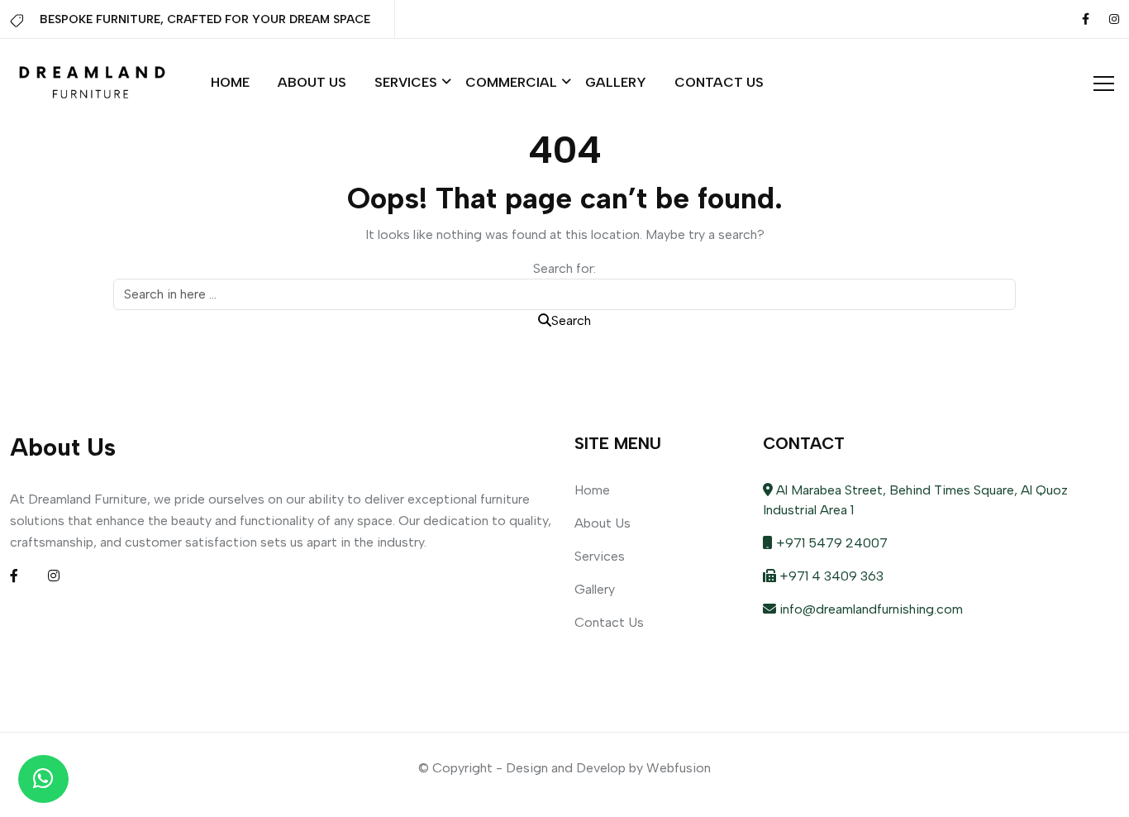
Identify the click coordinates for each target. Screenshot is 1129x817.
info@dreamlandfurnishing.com (869, 609)
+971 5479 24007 (830, 543)
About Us (312, 82)
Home (230, 82)
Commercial (511, 82)
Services (405, 82)
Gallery (615, 82)
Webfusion (678, 768)
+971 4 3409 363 (830, 576)
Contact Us (719, 82)
